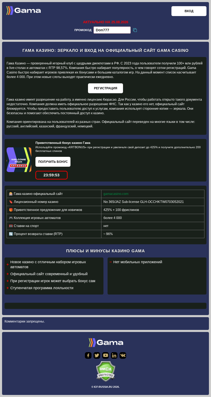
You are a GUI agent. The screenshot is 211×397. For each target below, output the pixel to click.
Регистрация (105, 88)
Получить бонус (53, 161)
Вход (189, 11)
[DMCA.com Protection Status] (105, 371)
